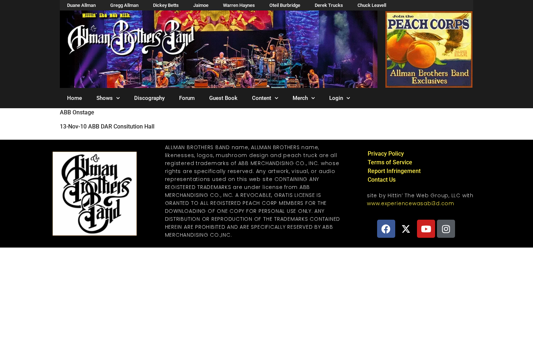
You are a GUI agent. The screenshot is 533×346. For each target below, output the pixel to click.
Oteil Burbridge (284, 5)
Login (336, 98)
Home (74, 98)
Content (261, 98)
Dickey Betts (166, 5)
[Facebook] (386, 229)
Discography (149, 98)
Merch (300, 98)
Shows (104, 98)
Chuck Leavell (372, 5)
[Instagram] (446, 229)
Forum (187, 98)
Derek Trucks (329, 5)
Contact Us (382, 179)
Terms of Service (390, 162)
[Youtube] (426, 229)
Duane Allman (81, 5)
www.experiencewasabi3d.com (410, 203)
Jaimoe (200, 5)
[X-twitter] (406, 229)
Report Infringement (394, 171)
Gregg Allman (124, 5)
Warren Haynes (239, 5)
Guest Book (223, 98)
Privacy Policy (386, 153)
